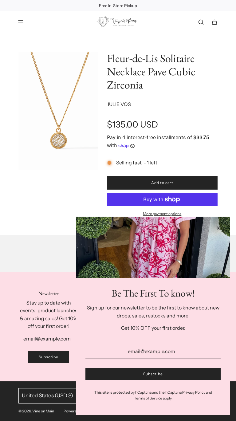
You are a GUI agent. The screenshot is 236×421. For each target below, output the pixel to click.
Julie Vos (119, 104)
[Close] (218, 228)
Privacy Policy (193, 392)
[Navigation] (20, 22)
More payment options (162, 213)
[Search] (201, 22)
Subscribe (48, 357)
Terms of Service (148, 398)
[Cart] (214, 22)
